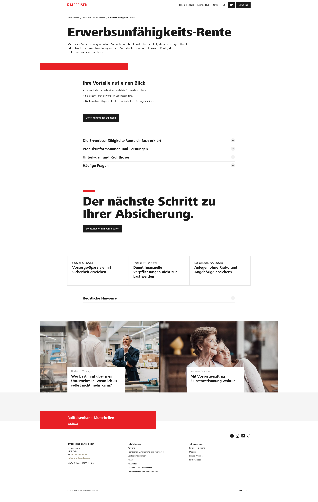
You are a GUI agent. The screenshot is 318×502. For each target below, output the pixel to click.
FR (245, 490)
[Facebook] (232, 436)
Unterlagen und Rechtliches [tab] (106, 157)
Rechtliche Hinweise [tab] (100, 298)
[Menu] (231, 5)
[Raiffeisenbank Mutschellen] (77, 5)
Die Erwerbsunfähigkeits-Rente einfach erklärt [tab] (122, 140)
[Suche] (223, 5)
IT (250, 490)
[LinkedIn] (243, 436)
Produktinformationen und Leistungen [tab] (115, 149)
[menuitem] (186, 5)
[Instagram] (237, 436)
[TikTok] (249, 436)
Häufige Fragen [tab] (96, 165)
